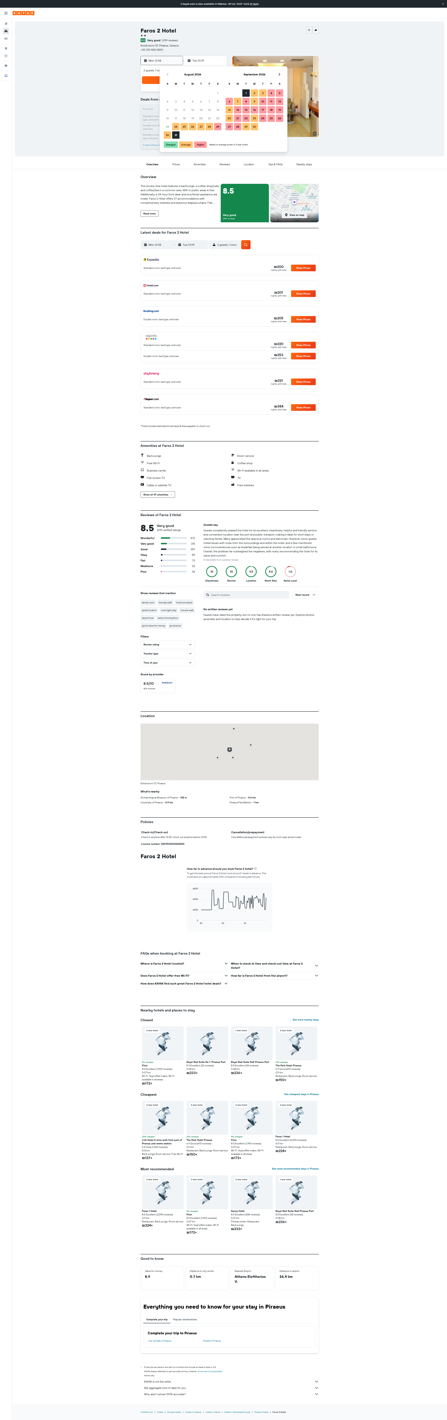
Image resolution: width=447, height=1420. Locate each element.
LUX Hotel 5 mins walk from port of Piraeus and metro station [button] (162, 1141)
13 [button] (201, 110)
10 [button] (175, 110)
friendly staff (165, 602)
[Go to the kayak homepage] (23, 13)
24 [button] (175, 126)
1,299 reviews (170, 40)
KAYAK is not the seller (157, 1381)
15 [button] (218, 110)
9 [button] (167, 110)
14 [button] (209, 110)
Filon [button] (145, 1065)
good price (175, 625)
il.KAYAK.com (147, 1412)
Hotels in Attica (213, 1412)
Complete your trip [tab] (157, 1319)
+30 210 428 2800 (152, 49)
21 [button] (209, 118)
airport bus (147, 617)
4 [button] (184, 101)
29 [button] (217, 126)
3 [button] (176, 101)
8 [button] (218, 101)
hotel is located (184, 602)
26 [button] (192, 126)
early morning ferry (168, 617)
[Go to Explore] (5, 48)
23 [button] (167, 126)
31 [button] (176, 135)
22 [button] (217, 118)
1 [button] (217, 93)
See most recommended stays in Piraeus (295, 1168)
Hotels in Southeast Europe (237, 1412)
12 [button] (192, 110)
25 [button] (184, 126)
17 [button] (176, 118)
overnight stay (168, 610)
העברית (254, 3)
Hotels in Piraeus (212, 1340)
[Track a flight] (5, 55)
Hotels (160, 1412)
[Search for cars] (5, 38)
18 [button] (184, 118)
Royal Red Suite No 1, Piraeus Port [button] (205, 1062)
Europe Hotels (174, 1412)
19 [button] (192, 118)
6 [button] (201, 101)
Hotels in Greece (193, 1412)
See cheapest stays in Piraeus (301, 1094)
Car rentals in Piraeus (159, 1340)
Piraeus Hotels (261, 1412)
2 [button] (167, 101)
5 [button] (192, 101)
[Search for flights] (5, 23)
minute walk (187, 610)
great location (149, 610)
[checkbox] (158, 685)
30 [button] (167, 135)
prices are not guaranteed (210, 1371)
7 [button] (209, 101)
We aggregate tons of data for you (165, 1388)
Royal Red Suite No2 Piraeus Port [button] (250, 1062)
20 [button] (201, 118)
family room (148, 602)
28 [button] (209, 126)
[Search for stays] (5, 31)
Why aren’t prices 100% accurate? (165, 1394)
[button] (443, 4)
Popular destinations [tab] (185, 1319)
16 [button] (167, 118)
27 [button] (201, 126)
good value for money (153, 625)
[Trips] (5, 65)
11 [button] (184, 110)
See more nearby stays (306, 1019)
